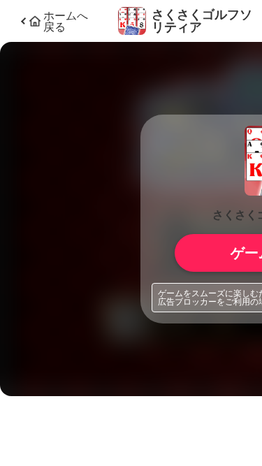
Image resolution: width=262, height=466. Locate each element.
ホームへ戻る (65, 21)
